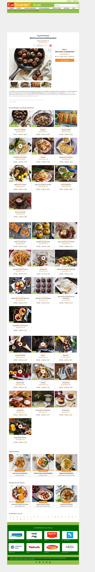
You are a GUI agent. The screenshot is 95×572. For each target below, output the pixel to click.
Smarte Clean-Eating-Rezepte (43, 473)
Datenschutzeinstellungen (50, 558)
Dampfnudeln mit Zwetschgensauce (20, 298)
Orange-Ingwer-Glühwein (20, 437)
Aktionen (66, 8)
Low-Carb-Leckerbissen (19, 473)
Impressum (33, 558)
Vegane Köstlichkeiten (66, 473)
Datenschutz (40, 558)
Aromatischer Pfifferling (66, 504)
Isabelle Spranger (43, 42)
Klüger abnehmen (44, 8)
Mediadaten (25, 559)
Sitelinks (21, 558)
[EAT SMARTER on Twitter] (46, 562)
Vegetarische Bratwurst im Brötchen (66, 269)
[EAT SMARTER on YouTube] (50, 562)
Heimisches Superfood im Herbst (20, 504)
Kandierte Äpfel (20, 382)
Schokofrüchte (66, 382)
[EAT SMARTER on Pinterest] (39, 562)
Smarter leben (56, 8)
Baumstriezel (20, 410)
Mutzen (43, 355)
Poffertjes (43, 382)
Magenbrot (66, 355)
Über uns (12, 558)
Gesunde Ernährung (30, 8)
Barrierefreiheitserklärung (16, 559)
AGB (29, 558)
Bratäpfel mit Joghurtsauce (43, 241)
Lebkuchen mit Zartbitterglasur (43, 298)
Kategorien (31, 559)
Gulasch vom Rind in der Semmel (66, 241)
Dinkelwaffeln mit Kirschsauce (20, 325)
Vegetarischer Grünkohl (20, 184)
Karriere (16, 558)
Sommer (11, 8)
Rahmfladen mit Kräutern (20, 157)
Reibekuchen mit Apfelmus (66, 157)
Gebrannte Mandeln (20, 355)
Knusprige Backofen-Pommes (20, 269)
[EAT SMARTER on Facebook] (36, 562)
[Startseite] (19, 5)
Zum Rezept (64, 60)
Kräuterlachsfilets (66, 129)
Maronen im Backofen (20, 129)
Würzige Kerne (43, 269)
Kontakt (26, 558)
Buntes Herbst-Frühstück (43, 504)
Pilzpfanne (43, 129)
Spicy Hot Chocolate (20, 212)
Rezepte (19, 8)
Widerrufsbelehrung (61, 558)
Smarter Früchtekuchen (20, 241)
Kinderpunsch (65, 410)
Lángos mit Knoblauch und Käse (43, 184)
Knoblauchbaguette (66, 184)
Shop (73, 8)
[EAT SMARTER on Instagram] (43, 562)
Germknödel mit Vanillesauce (42, 410)
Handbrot (43, 157)
